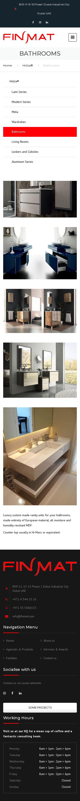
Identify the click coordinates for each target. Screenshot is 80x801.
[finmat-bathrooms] (40, 199)
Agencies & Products (19, 649)
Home (7, 65)
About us (49, 641)
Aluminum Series (22, 162)
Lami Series (19, 92)
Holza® (28, 65)
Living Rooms (20, 142)
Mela (15, 112)
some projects (40, 707)
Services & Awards (56, 649)
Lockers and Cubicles (25, 152)
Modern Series (21, 102)
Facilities (11, 658)
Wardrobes (19, 122)
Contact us (50, 658)
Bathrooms (18, 132)
